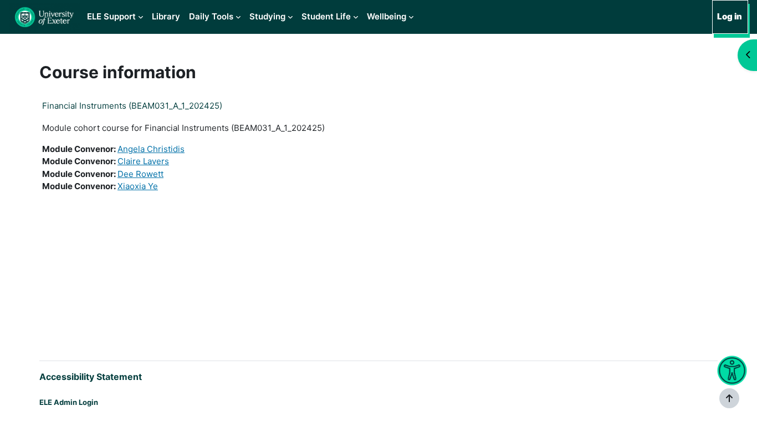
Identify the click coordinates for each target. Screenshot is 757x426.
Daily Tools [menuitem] (211, 16)
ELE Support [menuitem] (111, 16)
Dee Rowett (140, 174)
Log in (729, 16)
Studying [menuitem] (267, 16)
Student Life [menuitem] (326, 16)
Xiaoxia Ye (137, 186)
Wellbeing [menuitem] (386, 16)
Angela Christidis (151, 149)
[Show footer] (729, 398)
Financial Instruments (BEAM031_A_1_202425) (132, 105)
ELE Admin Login (68, 402)
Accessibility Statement (90, 376)
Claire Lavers (143, 161)
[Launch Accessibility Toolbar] (732, 371)
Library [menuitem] (166, 16)
